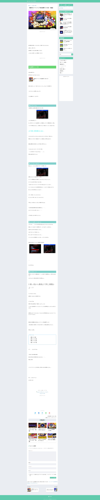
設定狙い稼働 (54, 416)
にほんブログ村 (42, 393)
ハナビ (62, 67)
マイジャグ (54, 417)
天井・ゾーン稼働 (63, 62)
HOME (50, 496)
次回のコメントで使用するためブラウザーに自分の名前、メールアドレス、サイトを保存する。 (42, 475)
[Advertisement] (35, 38)
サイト (30, 470)
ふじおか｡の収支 (63, 60)
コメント (30, 450)
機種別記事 (62, 64)
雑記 (61, 72)
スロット (50, 417)
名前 (30, 462)
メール (30, 466)
